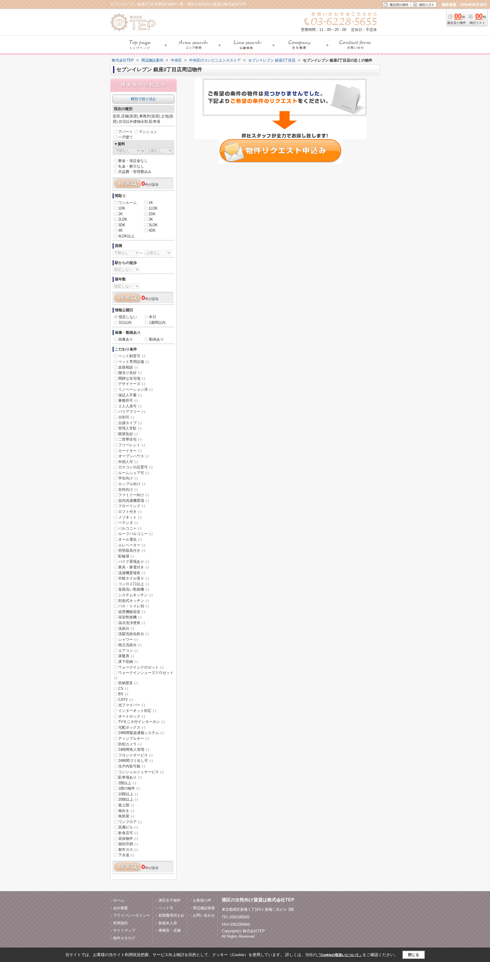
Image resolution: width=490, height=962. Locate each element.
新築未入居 (168, 923)
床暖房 (126, 656)
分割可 (126, 417)
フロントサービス (135, 755)
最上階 (126, 805)
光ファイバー (131, 705)
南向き (126, 811)
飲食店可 (128, 833)
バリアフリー (131, 411)
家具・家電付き (133, 567)
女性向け (128, 489)
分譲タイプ (129, 423)
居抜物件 (128, 838)
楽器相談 (128, 367)
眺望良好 (128, 434)
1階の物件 (129, 788)
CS (123, 688)
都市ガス (128, 849)
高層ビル (128, 827)
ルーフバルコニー (135, 534)
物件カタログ (124, 938)
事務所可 (128, 400)
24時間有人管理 (133, 749)
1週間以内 (157, 322)
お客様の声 (202, 900)
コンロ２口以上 (133, 584)
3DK (121, 225)
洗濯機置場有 (131, 573)
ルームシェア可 (133, 473)
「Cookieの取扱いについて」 (339, 955)
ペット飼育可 (131, 356)
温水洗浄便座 (131, 623)
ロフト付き (129, 511)
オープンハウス (133, 456)
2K (120, 214)
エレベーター (131, 545)
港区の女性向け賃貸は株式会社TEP (258, 899)
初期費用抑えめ (171, 915)
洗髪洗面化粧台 (133, 634)
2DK (152, 214)
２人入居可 (129, 406)
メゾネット (129, 517)
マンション (148, 132)
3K (151, 219)
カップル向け (131, 484)
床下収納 (128, 661)
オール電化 (129, 539)
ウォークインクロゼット (141, 667)
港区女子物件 (170, 900)
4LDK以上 (126, 236)
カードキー (129, 451)
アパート (125, 132)
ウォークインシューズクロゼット (144, 675)
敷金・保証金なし (133, 160)
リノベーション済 (135, 389)
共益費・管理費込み (134, 172)
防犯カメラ (129, 744)
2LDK (122, 219)
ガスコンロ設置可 (135, 467)
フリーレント (131, 445)
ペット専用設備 (133, 362)
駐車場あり (129, 777)
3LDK (153, 225)
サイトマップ (124, 930)
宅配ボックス (131, 727)
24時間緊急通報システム (141, 733)
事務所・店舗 (170, 930)
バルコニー (129, 528)
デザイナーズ (131, 384)
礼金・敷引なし (131, 166)
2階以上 (127, 783)
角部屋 (126, 816)
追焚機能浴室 (131, 612)
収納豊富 (128, 683)
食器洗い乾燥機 (133, 589)
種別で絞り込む (144, 99)
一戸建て (125, 137)
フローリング (131, 506)
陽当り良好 (129, 373)
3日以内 (125, 322)
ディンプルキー (133, 738)
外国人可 (128, 462)
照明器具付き (131, 550)
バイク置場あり (133, 561)
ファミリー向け (133, 495)
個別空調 (128, 844)
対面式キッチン (133, 601)
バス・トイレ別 (133, 606)
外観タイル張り (133, 578)
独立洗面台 (129, 645)
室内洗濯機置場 (133, 500)
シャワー (128, 639)
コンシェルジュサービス (141, 772)
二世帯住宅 (129, 439)
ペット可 (166, 908)
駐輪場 (126, 556)
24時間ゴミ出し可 (135, 760)
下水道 (126, 855)
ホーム (118, 900)
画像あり (125, 339)
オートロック (131, 716)
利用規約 (120, 923)
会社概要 (120, 908)
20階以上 (128, 799)
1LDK (153, 208)
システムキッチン (135, 595)
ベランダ (128, 523)
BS (123, 694)
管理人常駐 (129, 428)
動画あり (156, 339)
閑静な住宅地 (131, 378)
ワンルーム (127, 202)
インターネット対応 (137, 711)
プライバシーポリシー (131, 915)
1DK (121, 208)
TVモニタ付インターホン (141, 722)
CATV (125, 699)
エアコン (128, 650)
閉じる (413, 955)
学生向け (128, 478)
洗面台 (126, 628)
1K (151, 202)
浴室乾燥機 (129, 617)
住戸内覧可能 (131, 766)
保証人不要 (129, 395)
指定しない (128, 317)
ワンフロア (129, 822)
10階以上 (128, 794)
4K (120, 230)
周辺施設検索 (204, 908)
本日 (152, 317)
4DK (152, 230)
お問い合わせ (204, 915)
